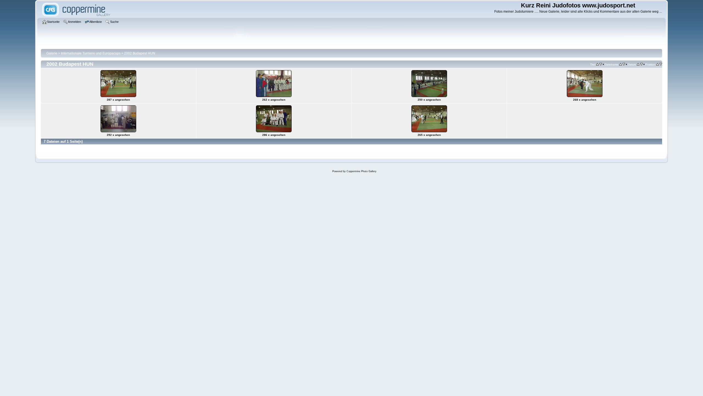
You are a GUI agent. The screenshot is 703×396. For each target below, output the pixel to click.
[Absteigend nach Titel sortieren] (600, 64)
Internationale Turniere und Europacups (91, 53)
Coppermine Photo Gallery (361, 171)
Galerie (51, 53)
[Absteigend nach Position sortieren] (661, 64)
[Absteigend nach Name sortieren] (624, 64)
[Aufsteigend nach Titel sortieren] (597, 64)
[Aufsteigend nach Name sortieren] (620, 64)
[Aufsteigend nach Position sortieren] (657, 64)
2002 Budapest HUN (139, 53)
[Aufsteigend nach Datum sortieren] (638, 64)
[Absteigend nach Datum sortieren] (641, 64)
